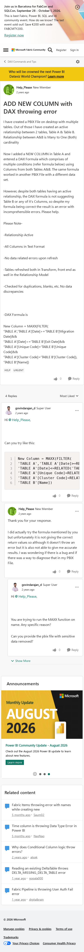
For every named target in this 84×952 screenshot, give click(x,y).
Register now (14, 35)
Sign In (74, 50)
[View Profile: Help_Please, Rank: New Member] (8, 89)
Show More (22, 661)
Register (61, 50)
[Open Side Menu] (6, 50)
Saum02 (39, 815)
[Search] (50, 49)
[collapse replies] (42, 404)
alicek (33, 857)
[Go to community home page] (28, 49)
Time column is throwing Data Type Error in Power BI (44, 828)
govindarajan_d (25, 408)
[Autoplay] (34, 774)
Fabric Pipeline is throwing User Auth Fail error (42, 891)
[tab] (40, 774)
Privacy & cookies (40, 929)
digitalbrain (36, 899)
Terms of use (64, 929)
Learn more (56, 76)
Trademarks (11, 937)
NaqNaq (39, 836)
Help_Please (24, 87)
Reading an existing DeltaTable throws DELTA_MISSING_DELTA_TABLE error (40, 870)
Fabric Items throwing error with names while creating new (41, 807)
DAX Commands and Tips (22, 61)
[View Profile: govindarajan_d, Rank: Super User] (9, 410)
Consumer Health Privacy (59, 943)
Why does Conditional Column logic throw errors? (43, 849)
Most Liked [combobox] (69, 396)
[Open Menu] (78, 62)
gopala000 (36, 878)
